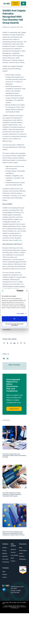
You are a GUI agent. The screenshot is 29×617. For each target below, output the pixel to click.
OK (14, 318)
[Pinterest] (21, 344)
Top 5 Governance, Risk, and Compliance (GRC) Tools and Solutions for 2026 (14, 455)
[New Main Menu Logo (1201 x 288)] (6, 3)
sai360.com (18, 240)
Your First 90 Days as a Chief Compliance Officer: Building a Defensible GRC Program (12, 494)
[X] (7, 344)
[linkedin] (7, 358)
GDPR (10, 606)
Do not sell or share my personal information (14, 324)
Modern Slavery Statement (19, 606)
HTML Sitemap (14, 607)
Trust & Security (8, 605)
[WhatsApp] (17, 344)
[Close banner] (26, 290)
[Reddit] (11, 344)
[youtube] (3, 358)
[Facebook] (4, 344)
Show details (20, 313)
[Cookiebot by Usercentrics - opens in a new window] (17, 291)
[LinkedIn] (14, 344)
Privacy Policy (16, 605)
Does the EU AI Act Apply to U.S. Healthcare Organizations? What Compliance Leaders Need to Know (13, 533)
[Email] (24, 344)
